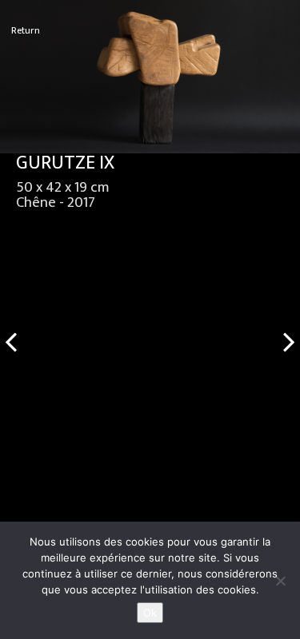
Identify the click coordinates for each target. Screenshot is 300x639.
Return (25, 31)
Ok (150, 612)
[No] (280, 581)
